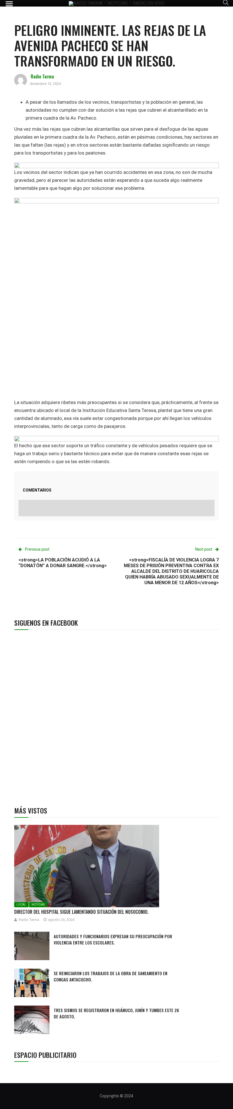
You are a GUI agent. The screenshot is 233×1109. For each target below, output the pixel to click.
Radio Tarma (42, 76)
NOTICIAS (38, 904)
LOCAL (21, 904)
